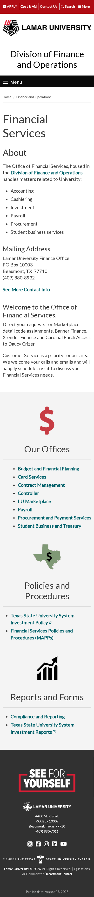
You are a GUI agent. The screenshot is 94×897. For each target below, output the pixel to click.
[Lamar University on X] (30, 843)
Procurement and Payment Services (54, 517)
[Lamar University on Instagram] (46, 843)
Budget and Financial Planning (48, 468)
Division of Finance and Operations (47, 59)
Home (7, 97)
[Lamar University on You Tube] (63, 843)
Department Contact (58, 874)
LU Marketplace (34, 501)
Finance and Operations (34, 97)
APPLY (11, 6)
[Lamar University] (47, 28)
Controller (28, 493)
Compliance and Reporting (38, 716)
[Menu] (5, 82)
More (85, 6)
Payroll (25, 509)
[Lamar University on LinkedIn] (54, 843)
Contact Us (48, 6)
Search (69, 6)
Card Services (32, 477)
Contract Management (41, 485)
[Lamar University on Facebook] (38, 843)
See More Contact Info (26, 289)
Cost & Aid (28, 6)
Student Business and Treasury (49, 526)
